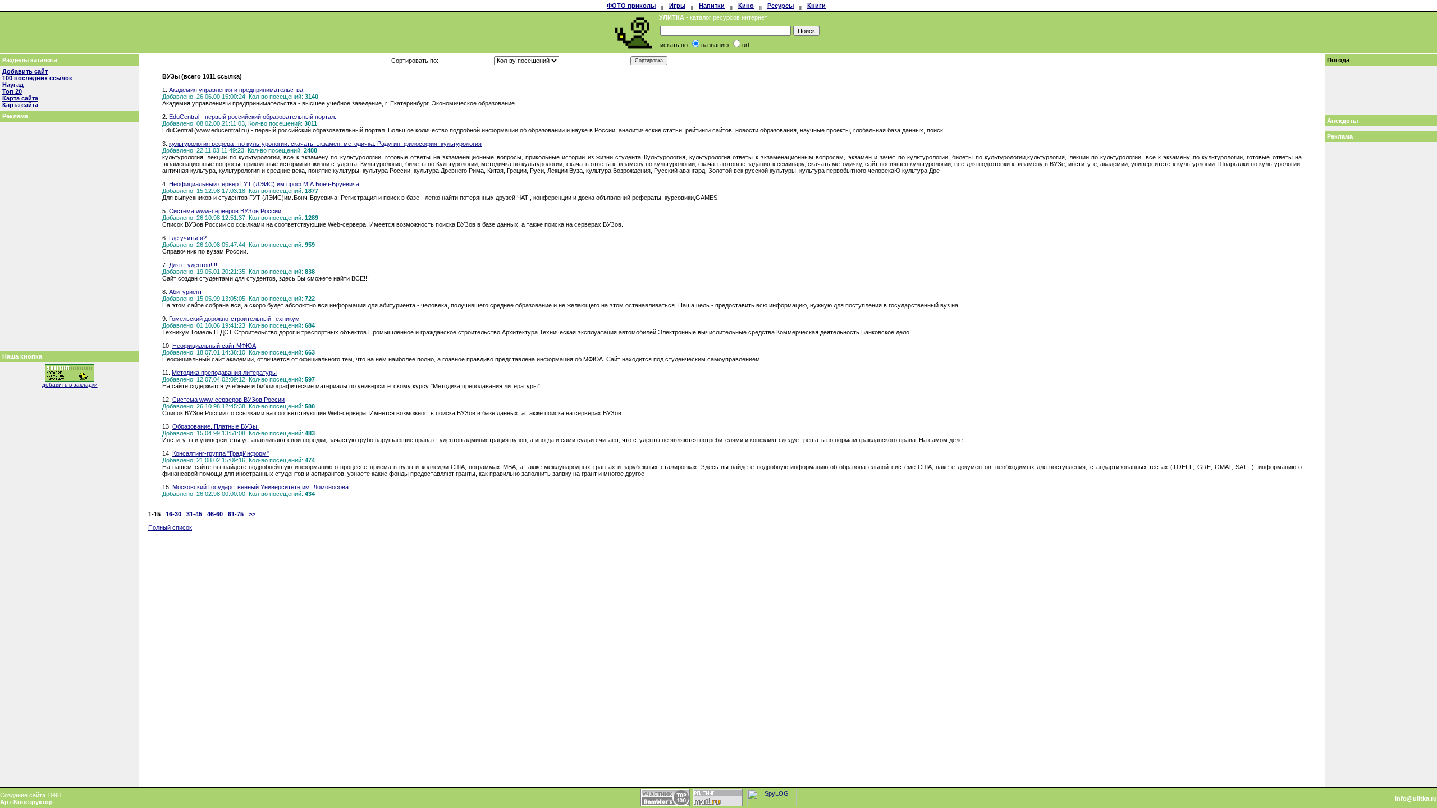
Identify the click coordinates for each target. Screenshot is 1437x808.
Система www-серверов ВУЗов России (225, 211)
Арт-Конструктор (26, 801)
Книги (816, 5)
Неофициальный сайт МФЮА (214, 345)
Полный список (170, 527)
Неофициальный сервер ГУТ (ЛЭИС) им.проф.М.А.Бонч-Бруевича (264, 184)
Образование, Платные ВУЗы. (215, 426)
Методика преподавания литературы (224, 372)
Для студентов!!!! (193, 264)
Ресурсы (780, 5)
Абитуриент (185, 291)
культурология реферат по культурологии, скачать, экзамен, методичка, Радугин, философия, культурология (325, 143)
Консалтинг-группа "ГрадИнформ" (220, 453)
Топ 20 (12, 91)
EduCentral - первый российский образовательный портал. (252, 116)
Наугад (13, 84)
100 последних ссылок (37, 78)
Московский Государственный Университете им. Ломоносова (260, 487)
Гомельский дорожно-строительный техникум (234, 318)
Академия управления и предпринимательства (236, 89)
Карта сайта (20, 98)
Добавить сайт (25, 71)
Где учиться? (188, 238)
